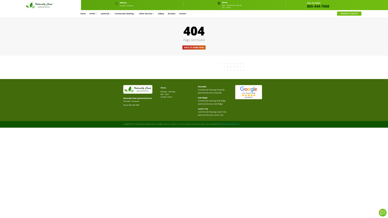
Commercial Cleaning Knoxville (211, 90)
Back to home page (194, 47)
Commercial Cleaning (124, 14)
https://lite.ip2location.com (230, 124)
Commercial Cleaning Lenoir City (212, 112)
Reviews (171, 14)
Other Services (145, 14)
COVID (92, 14)
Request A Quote (349, 13)
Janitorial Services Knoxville (210, 93)
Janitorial (105, 14)
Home (83, 14)
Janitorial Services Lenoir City (210, 115)
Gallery (161, 14)
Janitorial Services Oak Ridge (210, 104)
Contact (182, 14)
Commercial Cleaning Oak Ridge (212, 101)
